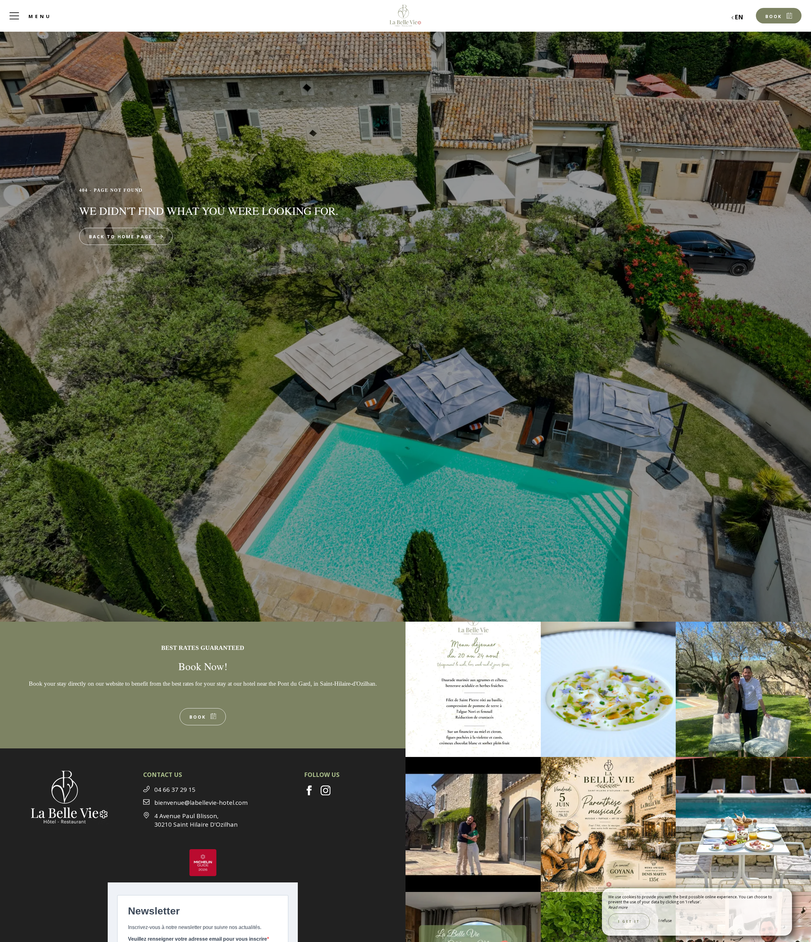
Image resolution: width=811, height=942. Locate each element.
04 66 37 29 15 (174, 789)
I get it (629, 921)
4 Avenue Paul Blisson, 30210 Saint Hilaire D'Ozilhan (196, 820)
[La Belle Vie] (405, 16)
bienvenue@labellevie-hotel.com (201, 802)
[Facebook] (312, 793)
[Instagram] (328, 793)
